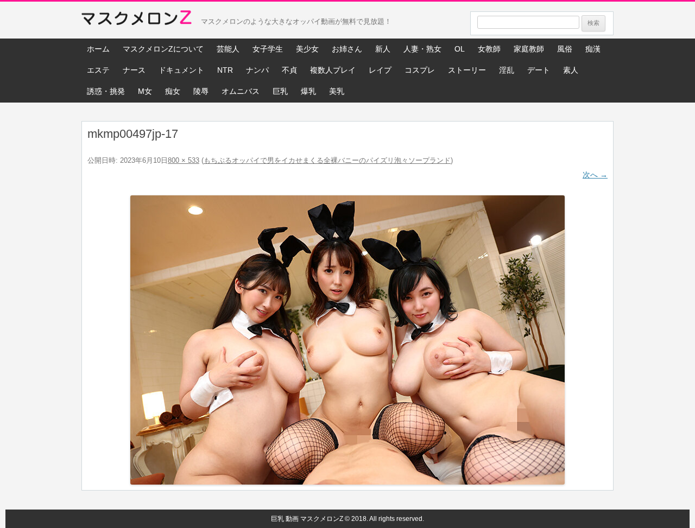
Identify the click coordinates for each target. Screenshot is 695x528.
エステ (98, 70)
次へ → (595, 174)
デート (538, 70)
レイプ (380, 70)
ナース (134, 70)
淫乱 (506, 70)
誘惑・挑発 (106, 91)
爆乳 (308, 91)
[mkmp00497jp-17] (347, 340)
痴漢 (593, 48)
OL (459, 48)
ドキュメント (181, 70)
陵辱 (200, 91)
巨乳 (280, 91)
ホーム (98, 48)
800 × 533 (183, 160)
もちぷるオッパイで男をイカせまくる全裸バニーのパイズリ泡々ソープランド (327, 160)
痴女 (172, 91)
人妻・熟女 (422, 48)
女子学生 (267, 48)
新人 (382, 48)
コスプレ (420, 70)
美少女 (307, 48)
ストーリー (467, 70)
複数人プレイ (333, 70)
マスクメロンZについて (163, 48)
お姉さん (347, 48)
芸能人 (228, 48)
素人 (570, 70)
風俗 (564, 48)
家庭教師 (529, 48)
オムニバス (241, 91)
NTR (225, 70)
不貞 (289, 70)
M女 (145, 91)
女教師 (489, 48)
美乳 (336, 91)
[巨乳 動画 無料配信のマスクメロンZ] (136, 20)
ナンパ (257, 70)
